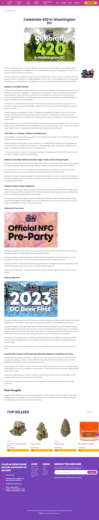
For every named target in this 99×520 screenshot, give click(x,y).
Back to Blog (11, 10)
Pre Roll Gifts (19, 3)
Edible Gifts (36, 3)
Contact (77, 3)
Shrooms (63, 3)
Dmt (57, 3)
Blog (44, 469)
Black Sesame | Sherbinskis (86, 444)
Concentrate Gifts (47, 3)
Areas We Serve (45, 474)
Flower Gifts (9, 3)
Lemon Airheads (36, 444)
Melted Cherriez (59, 444)
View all (89, 412)
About (70, 3)
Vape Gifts (28, 3)
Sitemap (45, 471)
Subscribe (92, 472)
